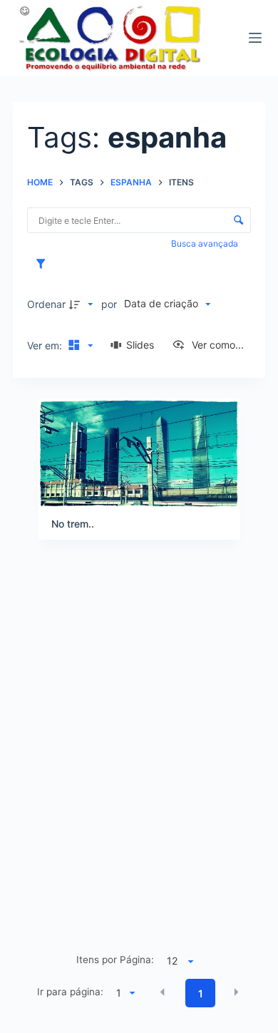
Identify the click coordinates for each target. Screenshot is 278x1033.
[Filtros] (44, 264)
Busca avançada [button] (205, 243)
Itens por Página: (115, 959)
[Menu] (255, 37)
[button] (162, 992)
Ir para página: (70, 991)
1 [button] (200, 993)
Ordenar (46, 304)
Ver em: (46, 345)
